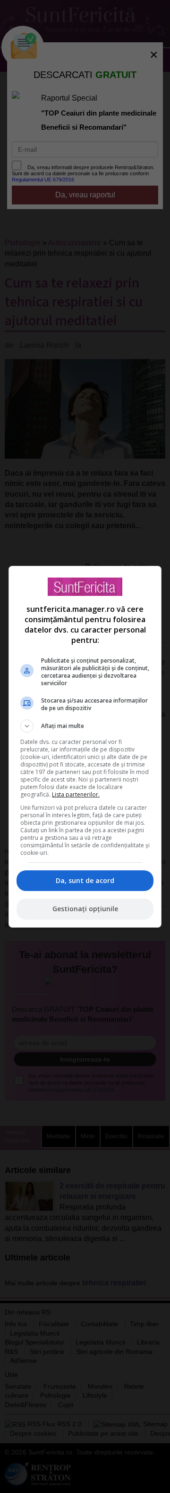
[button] (85, 726)
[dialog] (85, 747)
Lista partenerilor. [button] (76, 794)
